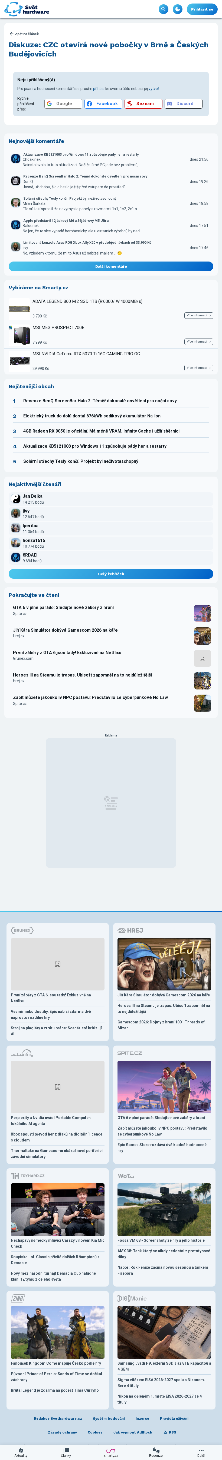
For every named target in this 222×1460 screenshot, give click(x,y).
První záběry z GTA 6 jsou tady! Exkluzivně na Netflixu (67, 652)
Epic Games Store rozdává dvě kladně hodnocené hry (162, 1148)
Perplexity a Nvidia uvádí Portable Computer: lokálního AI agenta (51, 1121)
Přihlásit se (202, 9)
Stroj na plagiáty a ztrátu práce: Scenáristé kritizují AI (56, 1031)
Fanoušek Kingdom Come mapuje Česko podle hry (56, 1363)
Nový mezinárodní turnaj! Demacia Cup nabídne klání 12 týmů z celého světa (53, 1276)
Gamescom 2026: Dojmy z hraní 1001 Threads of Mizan (161, 1025)
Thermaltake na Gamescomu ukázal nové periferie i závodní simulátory (57, 1153)
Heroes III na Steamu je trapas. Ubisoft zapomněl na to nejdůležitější (82, 675)
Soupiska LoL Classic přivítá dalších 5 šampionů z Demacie (55, 1260)
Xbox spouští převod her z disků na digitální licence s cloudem (56, 1137)
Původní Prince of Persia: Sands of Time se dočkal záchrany (56, 1377)
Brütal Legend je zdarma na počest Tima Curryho (55, 1390)
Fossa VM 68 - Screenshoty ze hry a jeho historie (161, 1240)
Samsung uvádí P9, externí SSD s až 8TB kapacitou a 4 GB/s (164, 1366)
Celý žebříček (111, 574)
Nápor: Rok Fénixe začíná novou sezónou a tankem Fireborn (162, 1270)
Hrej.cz (19, 636)
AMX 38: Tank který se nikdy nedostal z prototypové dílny (163, 1254)
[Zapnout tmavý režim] (177, 9)
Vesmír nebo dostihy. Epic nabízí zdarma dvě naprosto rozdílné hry (51, 1014)
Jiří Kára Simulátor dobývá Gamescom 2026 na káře (65, 630)
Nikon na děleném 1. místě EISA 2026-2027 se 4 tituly (159, 1399)
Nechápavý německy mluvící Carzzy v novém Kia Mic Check (58, 1243)
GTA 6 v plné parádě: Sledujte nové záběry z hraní (63, 607)
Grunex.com (23, 658)
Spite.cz (20, 613)
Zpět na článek (27, 34)
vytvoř (154, 88)
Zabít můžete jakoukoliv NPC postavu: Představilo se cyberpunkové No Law (90, 697)
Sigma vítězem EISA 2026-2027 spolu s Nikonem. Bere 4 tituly (161, 1383)
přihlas (99, 88)
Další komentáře (111, 266)
